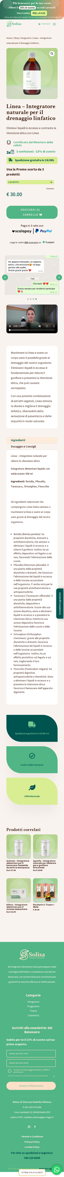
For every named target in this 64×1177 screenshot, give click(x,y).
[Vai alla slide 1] (28, 299)
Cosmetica (33, 1015)
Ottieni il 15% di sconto (31, 1085)
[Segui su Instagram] (29, 1126)
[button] (52, 53)
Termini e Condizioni (32, 1136)
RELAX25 (39, 13)
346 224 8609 (32, 1158)
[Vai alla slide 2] (30, 299)
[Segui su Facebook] (35, 1126)
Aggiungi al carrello (30, 212)
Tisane (33, 1011)
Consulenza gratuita (59, 603)
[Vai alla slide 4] (36, 299)
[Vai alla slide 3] (33, 299)
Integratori (26, 38)
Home (9, 38)
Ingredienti (18, 440)
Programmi (33, 1006)
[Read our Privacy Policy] (54, 1076)
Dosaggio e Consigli (23, 447)
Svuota (50, 188)
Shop (16, 38)
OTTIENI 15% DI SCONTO (32, 1172)
